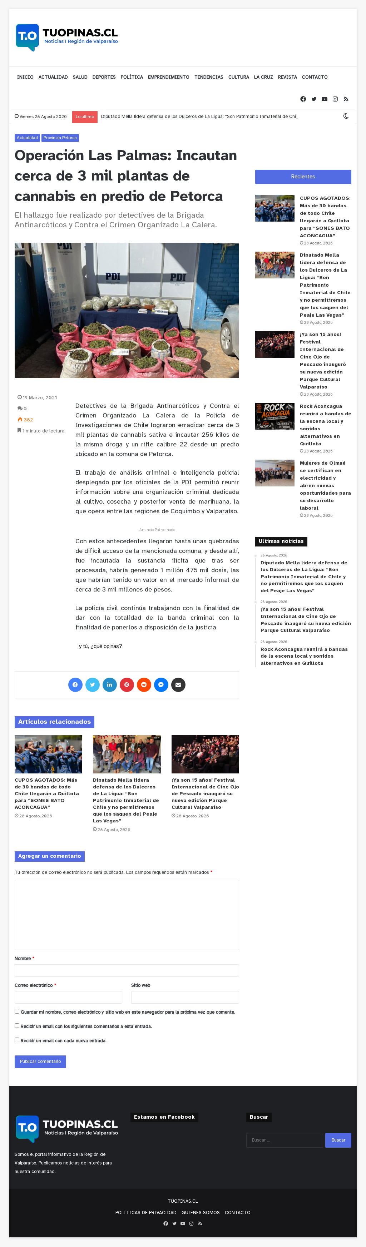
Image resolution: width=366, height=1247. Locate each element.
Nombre (24, 958)
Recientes (303, 177)
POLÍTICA (132, 77)
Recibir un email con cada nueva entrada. (64, 1041)
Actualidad (27, 137)
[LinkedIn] (110, 685)
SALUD (80, 77)
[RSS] (346, 99)
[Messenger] (161, 685)
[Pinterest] (127, 685)
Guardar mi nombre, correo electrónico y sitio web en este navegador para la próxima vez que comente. (128, 1012)
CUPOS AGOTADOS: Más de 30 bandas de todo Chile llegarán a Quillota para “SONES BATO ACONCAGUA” (47, 794)
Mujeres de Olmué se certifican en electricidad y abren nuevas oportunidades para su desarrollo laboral (325, 486)
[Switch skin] (346, 116)
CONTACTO (315, 77)
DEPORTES (104, 77)
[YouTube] (324, 99)
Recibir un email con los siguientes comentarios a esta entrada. (86, 1026)
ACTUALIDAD (53, 77)
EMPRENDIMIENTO (168, 77)
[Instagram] (335, 99)
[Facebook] (303, 99)
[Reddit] (144, 685)
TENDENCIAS (208, 77)
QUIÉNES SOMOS (201, 1213)
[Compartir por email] (178, 685)
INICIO (25, 77)
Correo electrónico (35, 985)
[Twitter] (313, 99)
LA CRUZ (263, 77)
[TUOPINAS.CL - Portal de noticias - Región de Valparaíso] (67, 37)
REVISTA (287, 77)
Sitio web (140, 985)
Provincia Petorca (60, 137)
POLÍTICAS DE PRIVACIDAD (146, 1213)
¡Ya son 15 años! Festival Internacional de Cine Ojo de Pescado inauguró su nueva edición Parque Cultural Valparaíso (205, 794)
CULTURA (238, 77)
